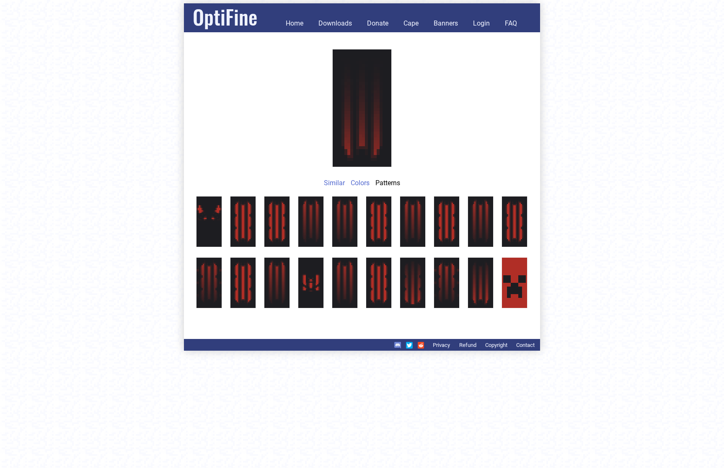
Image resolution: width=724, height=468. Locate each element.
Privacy (441, 345)
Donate (377, 23)
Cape (411, 23)
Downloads (335, 23)
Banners (446, 23)
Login (481, 23)
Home (294, 23)
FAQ (511, 23)
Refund (467, 345)
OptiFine (225, 16)
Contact (525, 345)
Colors (360, 183)
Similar (334, 183)
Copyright (496, 345)
